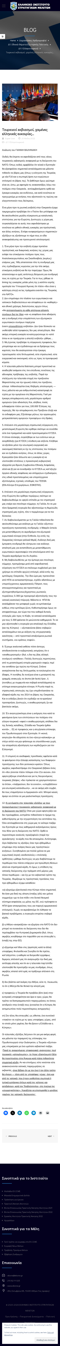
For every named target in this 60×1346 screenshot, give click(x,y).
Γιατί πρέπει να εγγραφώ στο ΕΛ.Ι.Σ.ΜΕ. (20, 1241)
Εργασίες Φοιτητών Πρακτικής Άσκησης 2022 (23, 1216)
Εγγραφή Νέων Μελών (13, 1246)
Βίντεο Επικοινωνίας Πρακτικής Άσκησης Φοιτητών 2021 (28, 1208)
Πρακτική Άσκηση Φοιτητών (16, 1203)
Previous (12, 1136)
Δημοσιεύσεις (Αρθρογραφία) (32, 40)
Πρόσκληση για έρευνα (13, 1199)
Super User (10, 138)
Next (50, 1136)
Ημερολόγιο (9, 1220)
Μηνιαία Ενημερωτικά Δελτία (17, 1195)
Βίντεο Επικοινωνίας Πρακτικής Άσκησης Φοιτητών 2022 (28, 1212)
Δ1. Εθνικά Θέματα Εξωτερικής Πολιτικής (28, 44)
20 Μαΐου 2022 (28, 138)
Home (13, 40)
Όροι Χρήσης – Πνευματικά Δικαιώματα (24, 1316)
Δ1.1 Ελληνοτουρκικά (28, 48)
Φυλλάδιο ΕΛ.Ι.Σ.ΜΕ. (12, 1191)
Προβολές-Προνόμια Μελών (16, 1250)
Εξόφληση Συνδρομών (13, 1254)
